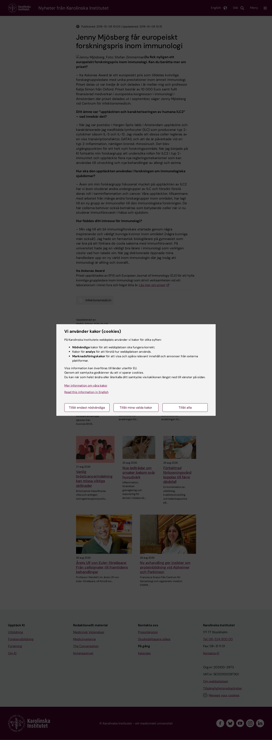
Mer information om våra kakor (85, 386)
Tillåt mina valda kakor (136, 407)
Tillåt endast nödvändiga (87, 407)
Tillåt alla (185, 407)
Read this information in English (86, 392)
